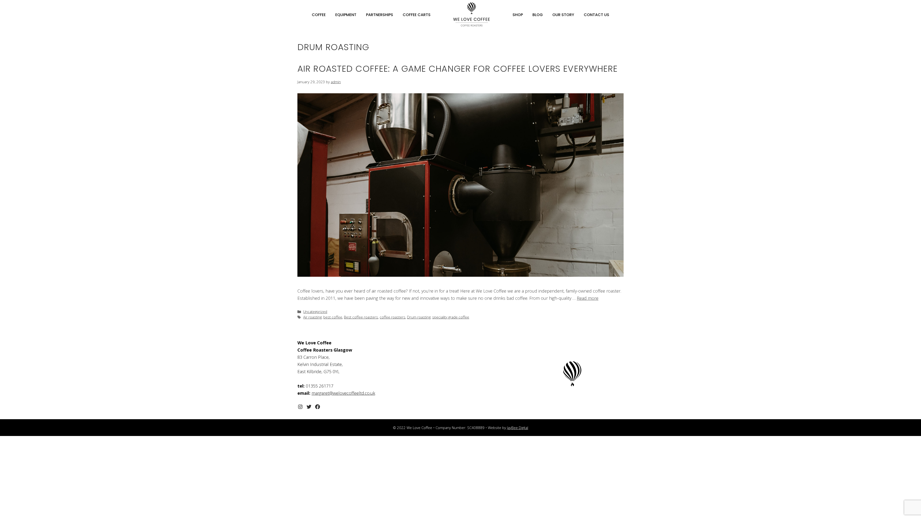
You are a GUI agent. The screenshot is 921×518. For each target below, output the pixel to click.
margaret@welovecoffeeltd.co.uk (343, 393)
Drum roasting (419, 317)
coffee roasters (392, 317)
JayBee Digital (517, 427)
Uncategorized (315, 311)
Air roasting (312, 317)
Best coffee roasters (361, 317)
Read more (587, 298)
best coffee (332, 317)
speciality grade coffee (450, 317)
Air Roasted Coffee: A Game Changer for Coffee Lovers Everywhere (457, 69)
